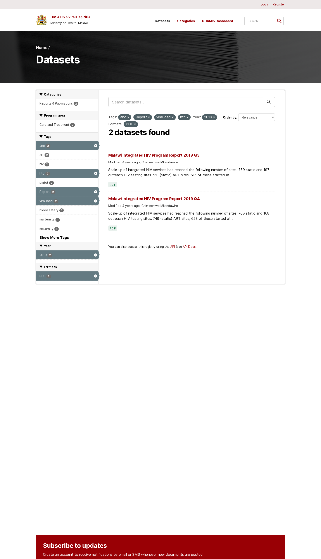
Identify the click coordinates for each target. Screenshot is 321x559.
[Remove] (128, 117)
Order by (229, 117)
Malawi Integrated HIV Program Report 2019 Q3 (154, 155)
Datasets (162, 21)
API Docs (189, 246)
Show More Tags (54, 237)
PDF (113, 185)
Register (279, 4)
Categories (186, 21)
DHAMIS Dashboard (217, 21)
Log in (265, 4)
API (172, 246)
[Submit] (281, 21)
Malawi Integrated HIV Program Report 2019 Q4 (154, 198)
